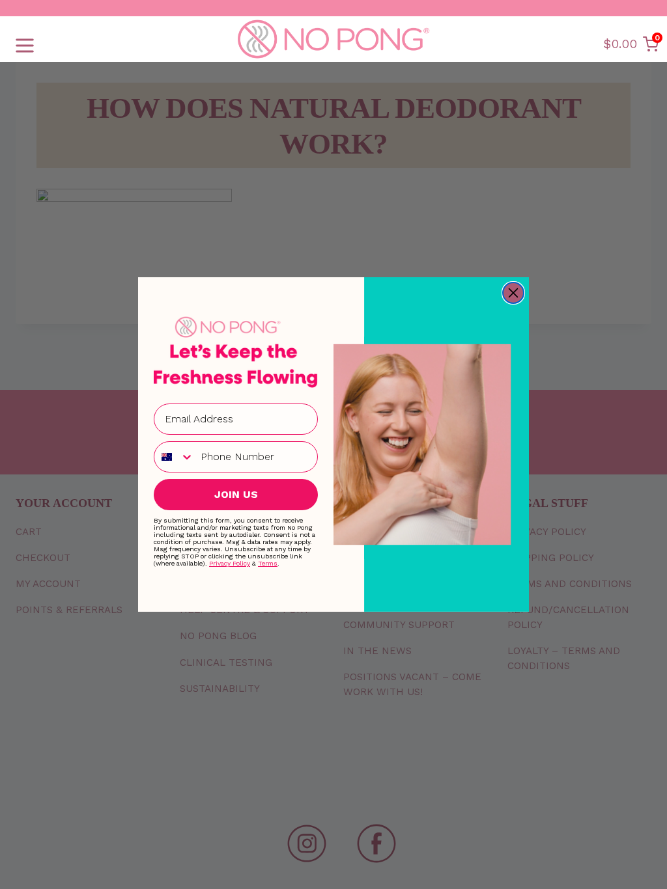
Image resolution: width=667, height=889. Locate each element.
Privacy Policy (229, 563)
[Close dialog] (513, 292)
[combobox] (174, 457)
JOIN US (236, 494)
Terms (267, 563)
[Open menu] (24, 45)
